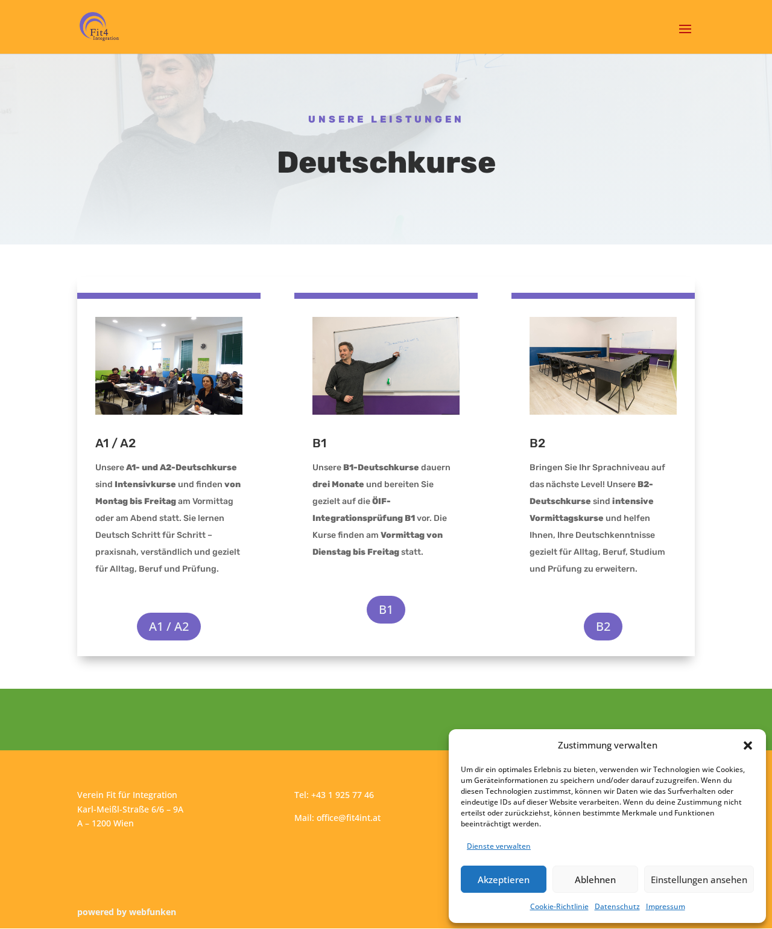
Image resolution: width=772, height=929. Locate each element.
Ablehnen (595, 879)
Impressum (665, 906)
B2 (603, 626)
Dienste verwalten (499, 846)
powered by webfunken (126, 912)
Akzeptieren (504, 879)
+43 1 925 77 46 (342, 794)
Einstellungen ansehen (699, 879)
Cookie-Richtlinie (559, 906)
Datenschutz (617, 906)
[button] (748, 745)
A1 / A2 (169, 626)
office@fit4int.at (349, 817)
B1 (386, 609)
